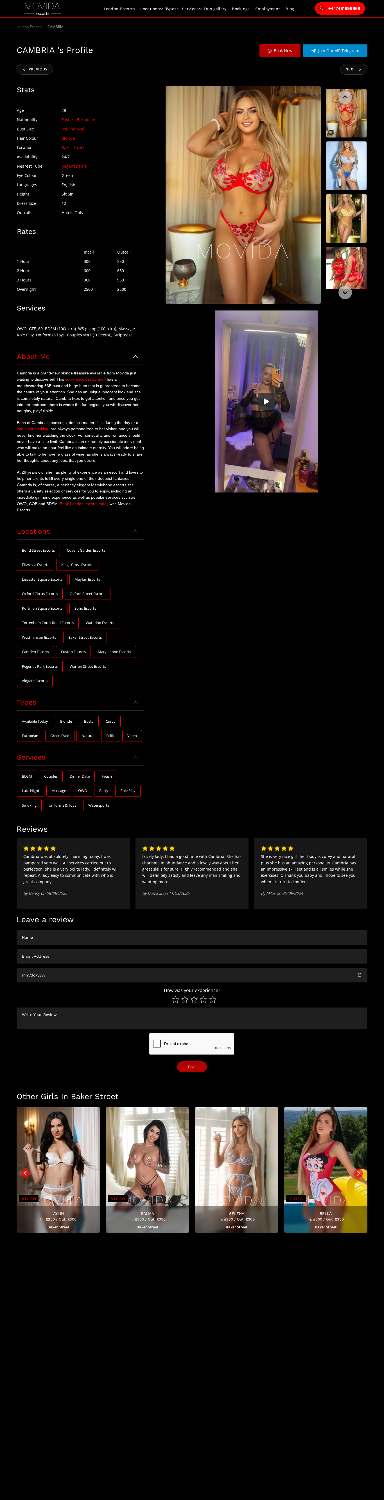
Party (103, 790)
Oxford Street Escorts (87, 593)
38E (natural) (73, 129)
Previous (38, 69)
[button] (346, 113)
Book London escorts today (84, 504)
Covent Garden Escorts (86, 550)
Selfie (110, 735)
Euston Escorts (73, 651)
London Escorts (29, 26)
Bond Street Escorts (38, 550)
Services (190, 8)
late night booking (32, 429)
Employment (267, 8)
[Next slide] (345, 292)
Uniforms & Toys (62, 805)
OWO (82, 790)
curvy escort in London (85, 379)
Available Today (35, 721)
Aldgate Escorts (35, 680)
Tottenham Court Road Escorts (48, 622)
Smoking (29, 805)
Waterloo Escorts (100, 622)
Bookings (240, 8)
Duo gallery (215, 8)
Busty (89, 721)
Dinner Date (80, 776)
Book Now (283, 50)
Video (132, 735)
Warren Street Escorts (88, 666)
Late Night (30, 790)
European (30, 735)
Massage (58, 790)
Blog (290, 8)
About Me (33, 356)
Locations (149, 8)
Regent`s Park (74, 166)
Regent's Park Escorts (40, 666)
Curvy (111, 721)
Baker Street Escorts (85, 637)
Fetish (107, 776)
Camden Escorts (35, 651)
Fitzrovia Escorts (35, 564)
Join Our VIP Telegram (338, 50)
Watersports (98, 805)
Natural (88, 735)
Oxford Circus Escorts (40, 593)
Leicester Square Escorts (42, 579)
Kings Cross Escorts (77, 564)
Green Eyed (59, 735)
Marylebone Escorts (114, 651)
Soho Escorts (85, 608)
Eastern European (78, 119)
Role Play (127, 790)
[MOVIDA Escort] (42, 9)
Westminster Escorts (39, 637)
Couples (51, 776)
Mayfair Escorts (87, 579)
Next (350, 69)
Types (170, 8)
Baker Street (73, 147)
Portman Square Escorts (42, 608)
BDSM (27, 776)
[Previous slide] (345, 97)
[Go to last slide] (25, 1173)
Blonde (68, 138)
